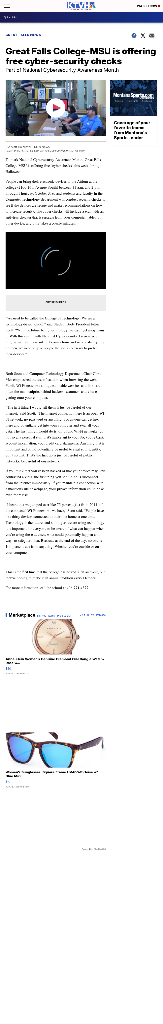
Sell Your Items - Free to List (54, 615)
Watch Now (147, 6)
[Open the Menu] (6, 6)
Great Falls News (23, 35)
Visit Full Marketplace (93, 615)
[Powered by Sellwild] (100, 849)
